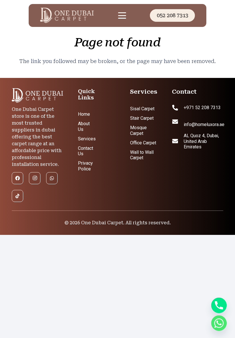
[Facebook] (17, 178)
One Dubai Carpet (102, 222)
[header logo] (73, 15)
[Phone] (219, 305)
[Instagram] (34, 178)
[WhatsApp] (52, 178)
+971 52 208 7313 (202, 107)
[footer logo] (37, 95)
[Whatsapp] (219, 323)
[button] (122, 15)
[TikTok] (17, 196)
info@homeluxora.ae (204, 124)
